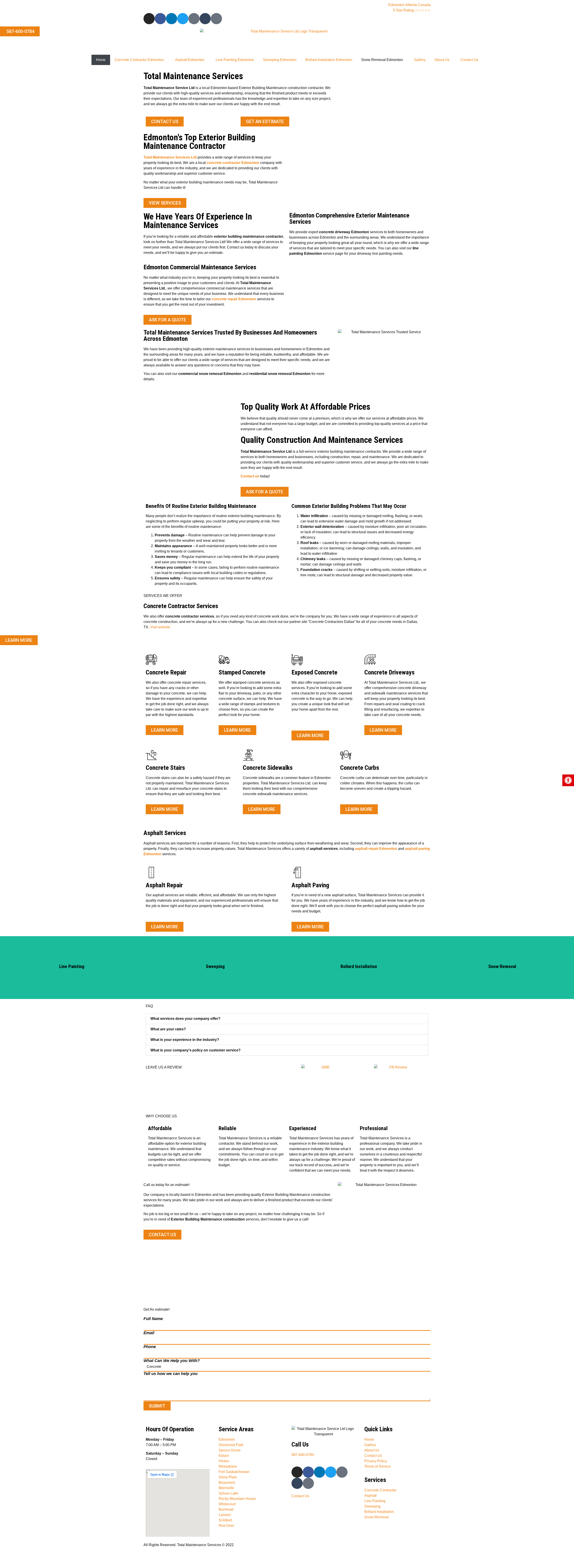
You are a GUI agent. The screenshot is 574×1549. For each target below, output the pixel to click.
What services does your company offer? (185, 1018)
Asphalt (370, 1495)
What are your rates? (168, 1029)
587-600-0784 (302, 1455)
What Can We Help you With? (172, 1361)
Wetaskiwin (228, 1466)
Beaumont (227, 1482)
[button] (287, 1019)
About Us (442, 60)
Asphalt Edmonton (189, 60)
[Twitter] (182, 18)
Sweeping (372, 1506)
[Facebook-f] (160, 18)
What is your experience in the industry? (184, 1040)
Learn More (71, 967)
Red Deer (226, 1525)
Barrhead (226, 1509)
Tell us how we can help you (171, 1374)
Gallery (420, 60)
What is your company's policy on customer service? (195, 1050)
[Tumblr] (205, 18)
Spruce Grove (230, 1450)
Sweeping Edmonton (279, 60)
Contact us (250, 476)
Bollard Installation (379, 1512)
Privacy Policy (375, 1461)
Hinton (224, 1461)
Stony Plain (228, 1477)
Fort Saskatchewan (234, 1472)
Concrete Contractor (380, 1490)
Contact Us (469, 60)
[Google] (216, 18)
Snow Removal (376, 1517)
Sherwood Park (231, 1445)
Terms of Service (377, 1466)
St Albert (225, 1520)
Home (101, 60)
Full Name (153, 1319)
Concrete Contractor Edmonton (139, 60)
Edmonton (227, 1439)
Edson (224, 1456)
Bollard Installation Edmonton (328, 60)
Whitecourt (227, 1504)
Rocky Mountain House (237, 1499)
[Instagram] (149, 18)
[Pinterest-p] (194, 18)
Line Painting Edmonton (235, 60)
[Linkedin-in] (171, 18)
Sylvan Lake (228, 1493)
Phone (150, 1347)
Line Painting (374, 1501)
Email (149, 1333)
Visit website (160, 627)
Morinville (226, 1488)
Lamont (224, 1515)
